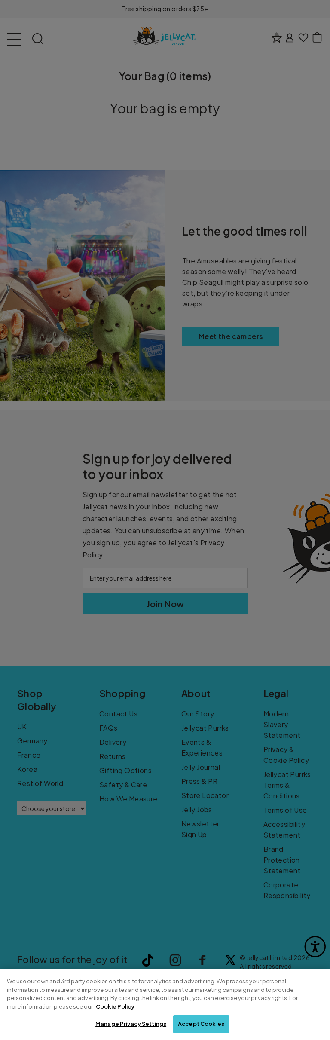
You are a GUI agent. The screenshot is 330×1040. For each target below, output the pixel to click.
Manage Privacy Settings (130, 1023)
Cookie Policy (115, 1006)
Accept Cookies (201, 1023)
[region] (165, 1004)
